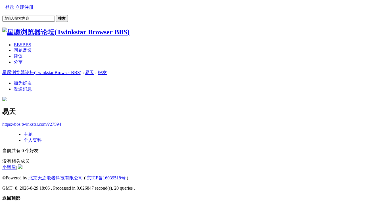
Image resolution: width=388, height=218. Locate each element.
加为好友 (23, 83)
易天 (89, 72)
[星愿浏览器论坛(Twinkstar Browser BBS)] (66, 32)
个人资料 (33, 140)
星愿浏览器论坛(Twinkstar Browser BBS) (41, 72)
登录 (9, 7)
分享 (18, 62)
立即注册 (24, 7)
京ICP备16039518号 (106, 177)
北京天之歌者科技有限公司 (55, 177)
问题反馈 (23, 50)
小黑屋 (9, 167)
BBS (22, 44)
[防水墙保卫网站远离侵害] (20, 167)
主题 (28, 134)
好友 (102, 72)
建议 (18, 56)
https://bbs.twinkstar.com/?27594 (31, 124)
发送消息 (23, 89)
